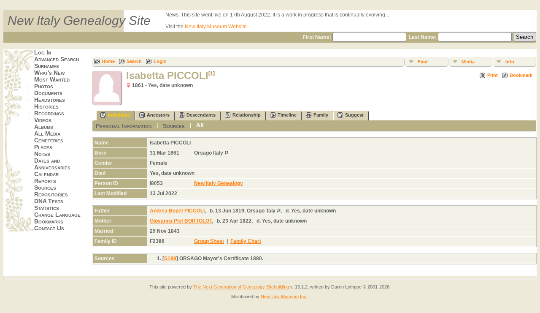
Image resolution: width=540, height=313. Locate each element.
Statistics (46, 207)
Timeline (287, 114)
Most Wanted (52, 79)
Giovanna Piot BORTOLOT (181, 221)
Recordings (49, 113)
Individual (119, 114)
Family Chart (245, 241)
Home (108, 61)
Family (320, 114)
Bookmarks (48, 221)
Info (509, 61)
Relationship (246, 114)
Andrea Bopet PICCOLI (177, 211)
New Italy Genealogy (218, 183)
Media (468, 61)
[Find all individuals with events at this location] (226, 153)
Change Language (57, 214)
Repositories (51, 194)
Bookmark (521, 75)
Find (423, 61)
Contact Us (49, 228)
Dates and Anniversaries (52, 164)
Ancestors (158, 114)
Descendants (201, 114)
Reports (45, 180)
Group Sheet (209, 241)
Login (160, 61)
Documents (48, 93)
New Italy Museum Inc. (284, 296)
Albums (43, 126)
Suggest (354, 114)
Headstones (49, 99)
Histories (46, 106)
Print (492, 75)
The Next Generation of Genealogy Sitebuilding (241, 286)
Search (134, 61)
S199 (170, 258)
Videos (42, 120)
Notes (42, 153)
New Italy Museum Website (216, 27)
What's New (49, 72)
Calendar (46, 174)
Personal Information (123, 125)
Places (43, 147)
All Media (47, 133)
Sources (45, 187)
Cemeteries (48, 140)
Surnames (46, 66)
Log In (42, 52)
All (200, 125)
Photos (43, 86)
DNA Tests (48, 201)
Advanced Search (56, 59)
